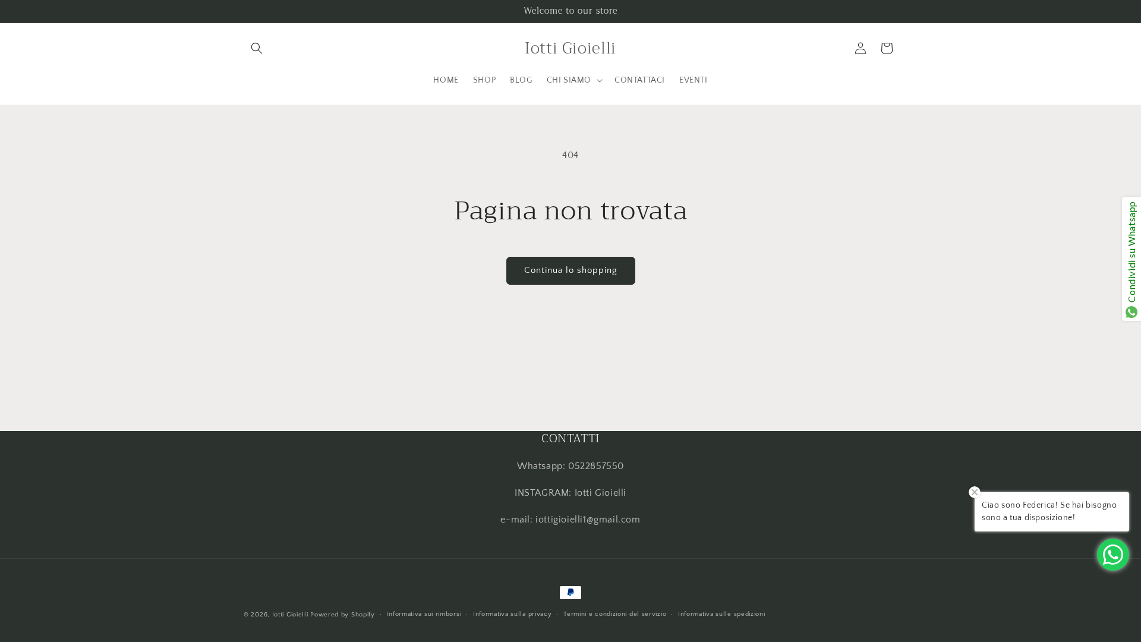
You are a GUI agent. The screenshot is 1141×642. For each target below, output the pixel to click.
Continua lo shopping (570, 270)
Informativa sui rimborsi (423, 614)
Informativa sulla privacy (512, 614)
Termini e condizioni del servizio (614, 614)
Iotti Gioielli (290, 614)
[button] (257, 48)
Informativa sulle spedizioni (721, 614)
